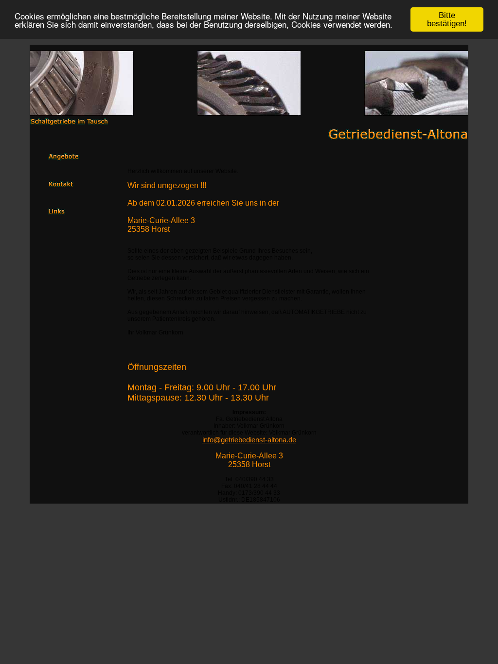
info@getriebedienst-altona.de (249, 440)
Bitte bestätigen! (447, 19)
